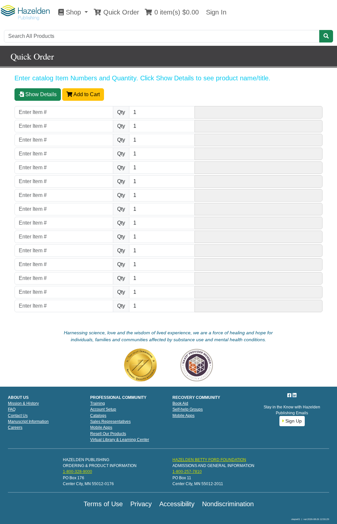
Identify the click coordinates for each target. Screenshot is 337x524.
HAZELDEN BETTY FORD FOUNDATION (209, 459)
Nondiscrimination (228, 504)
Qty (121, 112)
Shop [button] (73, 12)
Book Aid (180, 403)
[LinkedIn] (295, 395)
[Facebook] (290, 395)
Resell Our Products (108, 433)
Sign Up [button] (293, 421)
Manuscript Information (28, 421)
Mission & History (23, 403)
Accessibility (176, 504)
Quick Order (120, 12)
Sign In (215, 12)
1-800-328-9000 (77, 471)
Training (97, 403)
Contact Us (18, 415)
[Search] (326, 36)
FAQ (11, 409)
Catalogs (98, 415)
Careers (15, 427)
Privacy (141, 504)
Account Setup (103, 409)
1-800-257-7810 (187, 471)
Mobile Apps (101, 427)
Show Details (40, 94)
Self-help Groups (187, 409)
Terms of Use (103, 504)
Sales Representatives (110, 421)
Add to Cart (86, 94)
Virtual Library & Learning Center (119, 439)
